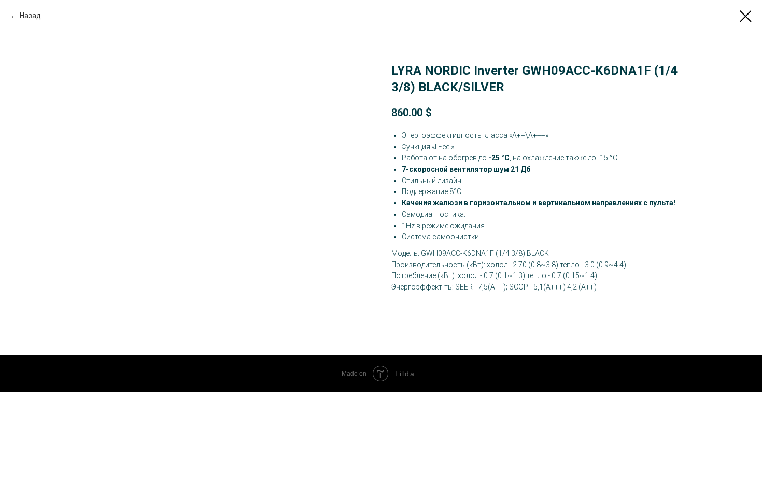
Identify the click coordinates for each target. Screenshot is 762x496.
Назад (30, 15)
